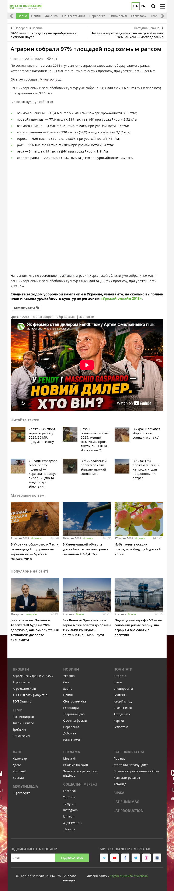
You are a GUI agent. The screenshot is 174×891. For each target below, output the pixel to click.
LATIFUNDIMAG (126, 801)
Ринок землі (21, 736)
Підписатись (72, 858)
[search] (153, 6)
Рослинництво (23, 717)
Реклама (71, 752)
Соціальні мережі (80, 784)
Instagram (70, 810)
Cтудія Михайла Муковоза (129, 876)
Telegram (69, 804)
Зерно (67, 689)
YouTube (69, 797)
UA (135, 6)
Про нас (119, 758)
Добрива (69, 733)
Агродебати (122, 714)
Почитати (123, 669)
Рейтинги (120, 695)
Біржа (119, 792)
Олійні (68, 695)
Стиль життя (123, 708)
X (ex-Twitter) (72, 823)
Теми (17, 710)
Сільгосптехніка (74, 701)
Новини (36, 538)
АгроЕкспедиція (24, 689)
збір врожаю (66, 317)
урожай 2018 (20, 317)
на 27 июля (66, 275)
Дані (17, 752)
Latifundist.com (129, 752)
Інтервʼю (31, 614)
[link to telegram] (104, 858)
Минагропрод (50, 79)
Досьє (17, 765)
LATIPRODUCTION (128, 810)
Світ (66, 682)
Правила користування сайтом (136, 771)
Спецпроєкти (123, 689)
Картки (119, 720)
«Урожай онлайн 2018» (121, 298)
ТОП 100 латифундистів (30, 695)
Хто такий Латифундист (131, 765)
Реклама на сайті (75, 765)
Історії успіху (123, 701)
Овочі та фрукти (75, 720)
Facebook (69, 791)
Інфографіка (21, 793)
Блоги (80, 614)
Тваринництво (23, 723)
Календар (20, 758)
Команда (120, 784)
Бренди (18, 778)
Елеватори (71, 708)
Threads (69, 829)
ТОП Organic (22, 701)
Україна (69, 676)
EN (143, 6)
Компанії (19, 771)
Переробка (71, 727)
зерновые (86, 317)
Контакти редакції (127, 778)
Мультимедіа (25, 786)
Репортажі (121, 727)
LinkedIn (69, 816)
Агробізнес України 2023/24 (33, 676)
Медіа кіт (70, 758)
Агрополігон (22, 682)
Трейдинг (20, 729)
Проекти (21, 669)
